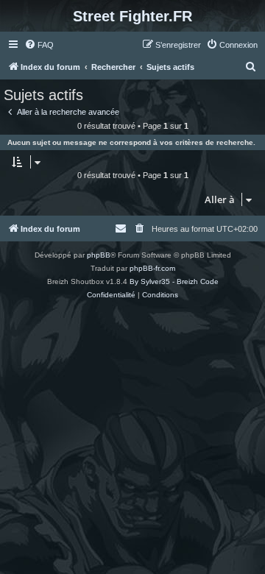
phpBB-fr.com (152, 268)
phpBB (98, 255)
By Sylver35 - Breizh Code (174, 281)
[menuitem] (39, 45)
